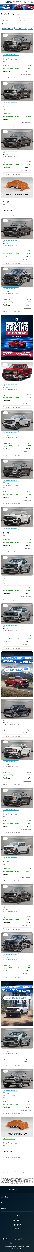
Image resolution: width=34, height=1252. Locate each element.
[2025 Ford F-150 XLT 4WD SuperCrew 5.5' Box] (17, 1038)
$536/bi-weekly (27, 829)
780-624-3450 (17, 1220)
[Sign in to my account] (32, 2)
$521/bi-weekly (27, 170)
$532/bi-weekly (27, 452)
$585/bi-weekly (27, 1110)
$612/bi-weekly (27, 548)
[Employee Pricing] (17, 337)
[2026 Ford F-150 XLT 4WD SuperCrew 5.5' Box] (17, 43)
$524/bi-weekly (27, 308)
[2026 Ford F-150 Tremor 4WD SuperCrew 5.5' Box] (17, 709)
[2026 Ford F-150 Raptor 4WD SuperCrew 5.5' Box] (17, 187)
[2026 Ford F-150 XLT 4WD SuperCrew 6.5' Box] (17, 139)
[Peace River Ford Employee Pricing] (17, 674)
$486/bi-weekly (27, 781)
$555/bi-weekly (27, 1062)
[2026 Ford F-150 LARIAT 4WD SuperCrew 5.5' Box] (17, 517)
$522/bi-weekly (27, 259)
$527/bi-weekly (27, 500)
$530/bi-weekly (27, 74)
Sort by (20, 17)
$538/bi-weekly (27, 925)
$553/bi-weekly (27, 732)
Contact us (17, 1215)
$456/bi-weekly (27, 974)
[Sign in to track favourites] (30, 35)
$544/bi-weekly (27, 877)
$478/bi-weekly (27, 122)
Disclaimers (8, 1246)
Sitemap (19, 1248)
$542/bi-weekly (27, 403)
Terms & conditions (18, 1246)
